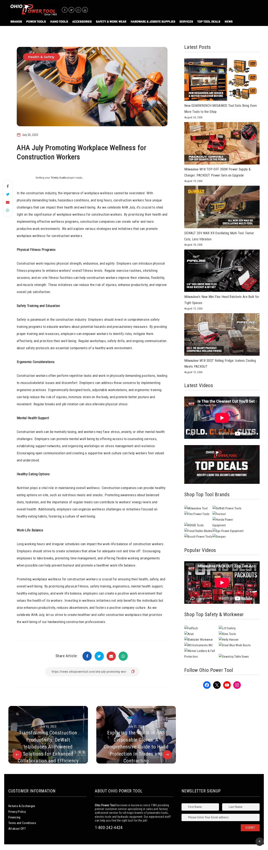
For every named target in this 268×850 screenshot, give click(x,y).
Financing (14, 817)
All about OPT (17, 829)
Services (186, 21)
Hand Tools (59, 21)
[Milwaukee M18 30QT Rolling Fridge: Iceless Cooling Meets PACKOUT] (222, 335)
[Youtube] (85, 10)
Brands (16, 21)
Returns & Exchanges (21, 806)
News (229, 21)
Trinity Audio (59, 177)
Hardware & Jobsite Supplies (153, 21)
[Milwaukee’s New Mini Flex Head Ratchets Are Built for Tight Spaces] (222, 272)
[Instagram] (78, 10)
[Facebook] (65, 10)
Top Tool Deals (208, 21)
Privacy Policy (17, 812)
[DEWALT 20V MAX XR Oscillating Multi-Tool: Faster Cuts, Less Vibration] (222, 208)
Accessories (82, 21)
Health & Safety (41, 57)
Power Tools (36, 21)
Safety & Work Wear (111, 21)
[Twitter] (71, 10)
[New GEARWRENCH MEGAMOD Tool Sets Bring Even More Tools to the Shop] (222, 80)
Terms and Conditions (22, 823)
